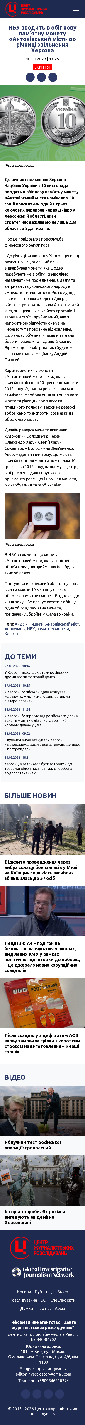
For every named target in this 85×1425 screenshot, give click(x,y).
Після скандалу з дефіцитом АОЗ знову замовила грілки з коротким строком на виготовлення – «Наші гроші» (42, 1043)
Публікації (44, 1291)
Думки (26, 1308)
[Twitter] (41, 77)
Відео (15, 1077)
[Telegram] (52, 77)
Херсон (11, 633)
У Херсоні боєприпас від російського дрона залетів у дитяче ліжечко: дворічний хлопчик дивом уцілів (41, 720)
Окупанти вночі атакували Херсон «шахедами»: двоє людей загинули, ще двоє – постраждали (42, 744)
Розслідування (23, 1300)
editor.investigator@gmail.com (43, 1374)
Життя (42, 67)
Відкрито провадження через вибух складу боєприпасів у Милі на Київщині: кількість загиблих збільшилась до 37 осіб (41, 870)
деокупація (15, 628)
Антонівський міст (62, 624)
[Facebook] (30, 77)
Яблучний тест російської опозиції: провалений (33, 1145)
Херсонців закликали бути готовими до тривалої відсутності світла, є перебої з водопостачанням (38, 768)
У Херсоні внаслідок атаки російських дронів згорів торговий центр (36, 674)
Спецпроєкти (62, 1300)
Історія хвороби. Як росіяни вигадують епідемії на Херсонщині (35, 1217)
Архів (60, 1308)
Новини (24, 1291)
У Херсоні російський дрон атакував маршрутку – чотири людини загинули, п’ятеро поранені (38, 696)
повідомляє (29, 239)
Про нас (43, 1308)
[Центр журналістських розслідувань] (26, 9)
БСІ (44, 1300)
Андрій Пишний (29, 624)
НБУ (31, 628)
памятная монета (52, 628)
